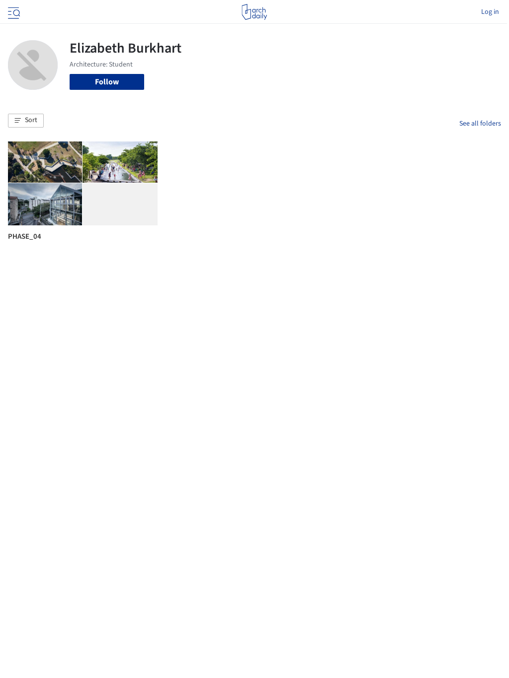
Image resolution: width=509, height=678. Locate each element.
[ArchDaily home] (254, 12)
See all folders (480, 123)
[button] (26, 121)
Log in (490, 11)
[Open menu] (13, 12)
